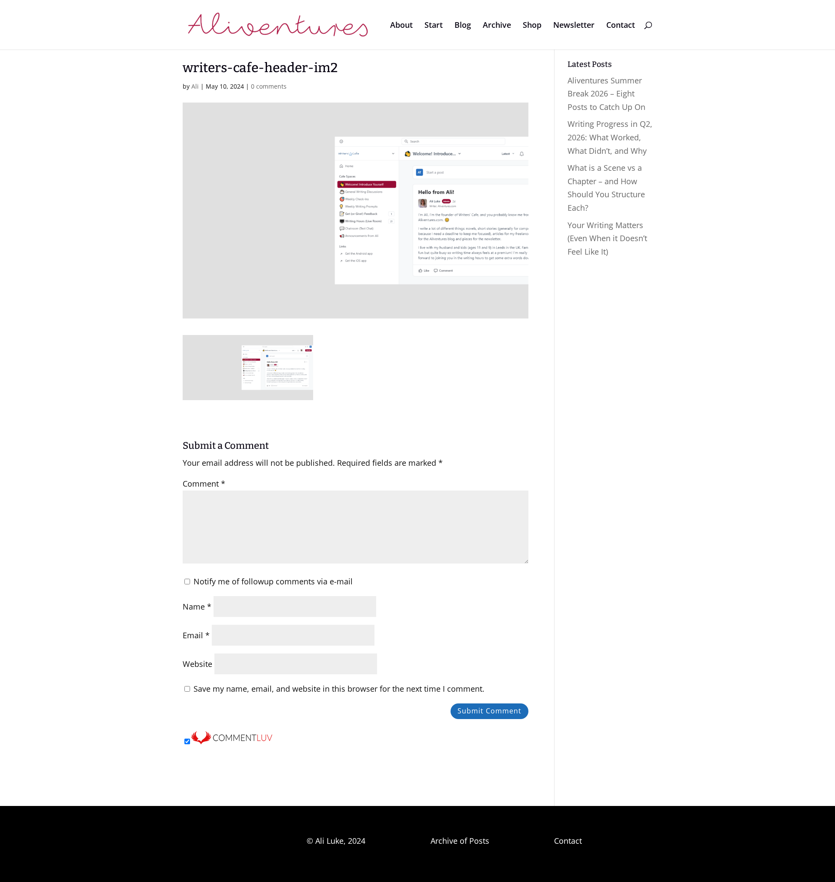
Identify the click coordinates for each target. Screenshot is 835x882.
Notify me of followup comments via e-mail (273, 581)
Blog (462, 26)
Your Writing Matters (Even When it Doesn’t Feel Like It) (607, 238)
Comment (204, 483)
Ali (195, 86)
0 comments (269, 86)
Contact (620, 26)
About (401, 26)
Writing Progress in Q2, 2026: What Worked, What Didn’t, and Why (610, 137)
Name (197, 606)
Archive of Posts (460, 841)
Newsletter (574, 26)
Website (197, 664)
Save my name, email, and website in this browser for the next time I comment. (339, 688)
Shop (532, 26)
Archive (497, 26)
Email (196, 635)
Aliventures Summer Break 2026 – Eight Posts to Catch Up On (606, 93)
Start (433, 26)
